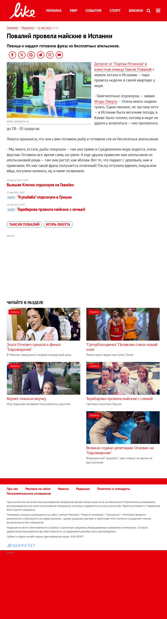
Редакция (83, 489)
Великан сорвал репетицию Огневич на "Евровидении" (120, 450)
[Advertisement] (83, 267)
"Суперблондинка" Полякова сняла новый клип (121, 347)
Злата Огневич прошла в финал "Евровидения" (34, 347)
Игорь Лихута (105, 101)
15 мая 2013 (44, 28)
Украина (54, 10)
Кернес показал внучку (26, 398)
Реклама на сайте (38, 489)
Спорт (115, 10)
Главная (12, 28)
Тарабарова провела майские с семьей (46, 209)
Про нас (12, 489)
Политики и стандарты (113, 489)
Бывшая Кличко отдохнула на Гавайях (40, 185)
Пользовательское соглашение (29, 493)
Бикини (136, 10)
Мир (73, 10)
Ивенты (63, 489)
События (93, 10)
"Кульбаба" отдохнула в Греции (40, 197)
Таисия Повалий (24, 224)
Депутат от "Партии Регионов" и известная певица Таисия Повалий (123, 66)
